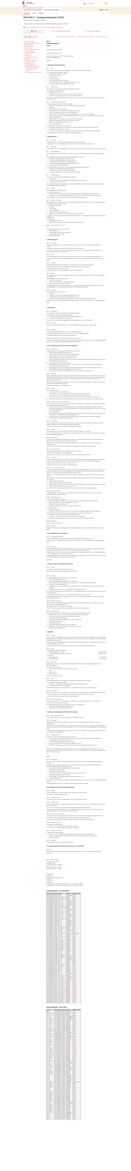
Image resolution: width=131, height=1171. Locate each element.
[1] (74, 341)
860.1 (51, 879)
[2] (76, 472)
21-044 (74, 979)
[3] (46, 877)
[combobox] (65, 24)
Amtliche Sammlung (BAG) (51, 10)
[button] (84, 3)
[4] (57, 640)
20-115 (74, 973)
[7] (51, 805)
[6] (62, 731)
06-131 (74, 935)
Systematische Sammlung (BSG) (33, 10)
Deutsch (101, 9)
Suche (34, 13)
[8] (46, 885)
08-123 (74, 965)
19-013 (74, 968)
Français (106, 9)
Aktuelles (40, 13)
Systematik (27, 13)
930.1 (51, 876)
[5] (86, 730)
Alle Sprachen (34, 37)
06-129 (74, 932)
